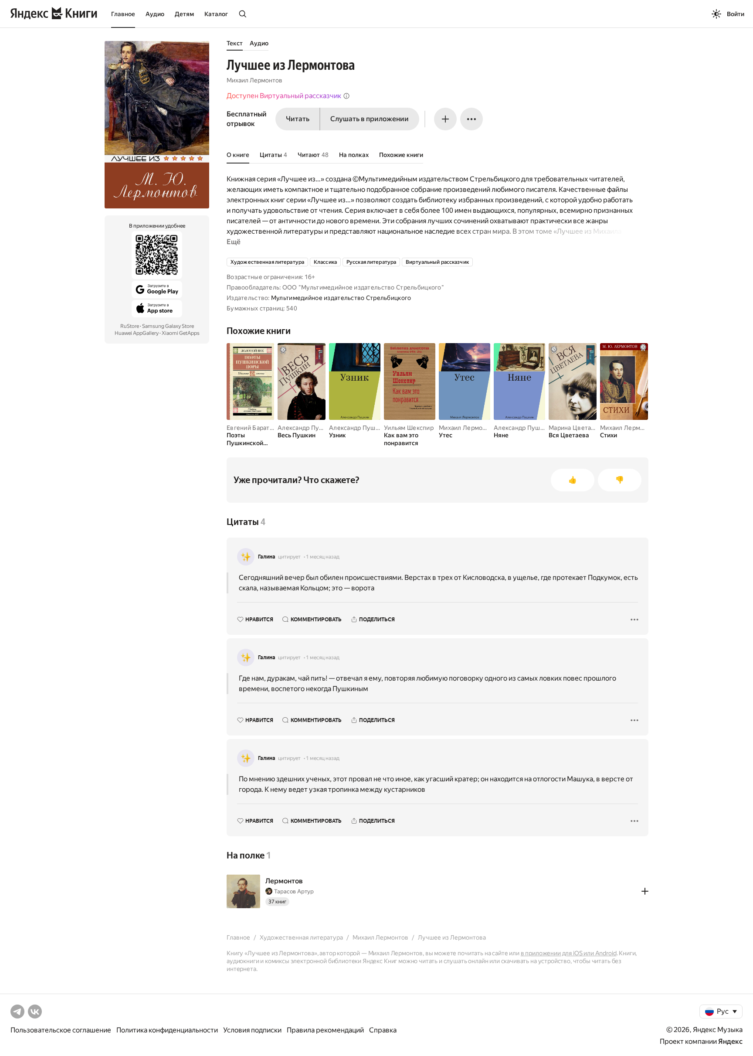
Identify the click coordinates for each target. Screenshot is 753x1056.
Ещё (234, 242)
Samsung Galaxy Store (168, 326)
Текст (235, 43)
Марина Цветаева (575, 427)
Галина (266, 557)
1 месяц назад (322, 557)
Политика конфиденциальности (167, 1030)
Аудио (155, 13)
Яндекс (730, 1041)
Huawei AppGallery (137, 333)
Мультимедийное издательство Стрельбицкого (341, 297)
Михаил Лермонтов (254, 80)
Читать (297, 119)
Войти (735, 13)
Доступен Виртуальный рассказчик (284, 96)
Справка (383, 1030)
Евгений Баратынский (259, 427)
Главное (123, 13)
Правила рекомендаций (325, 1030)
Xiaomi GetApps (181, 333)
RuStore (129, 326)
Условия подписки (252, 1030)
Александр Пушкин (306, 427)
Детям (184, 13)
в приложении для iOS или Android (569, 953)
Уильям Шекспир (409, 427)
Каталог (216, 13)
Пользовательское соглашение (60, 1030)
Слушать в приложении (369, 119)
